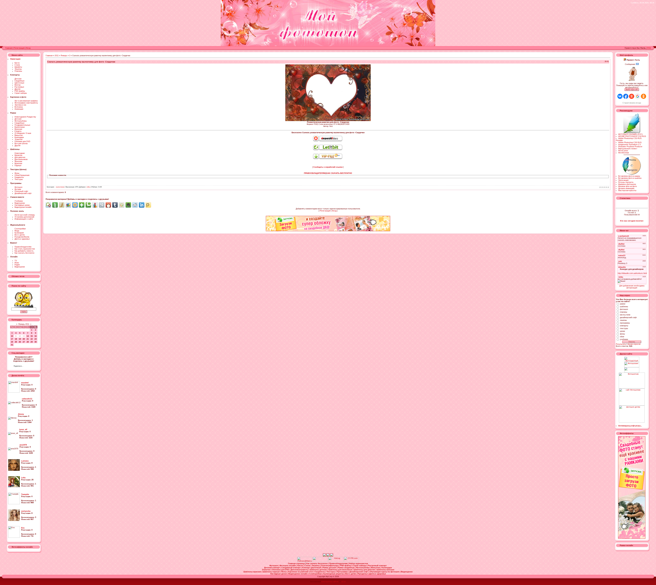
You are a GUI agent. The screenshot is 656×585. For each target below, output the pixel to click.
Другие (17, 89)
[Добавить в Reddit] (135, 205)
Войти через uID (632, 89)
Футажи (18, 189)
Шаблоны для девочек (365, 570)
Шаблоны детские (318, 570)
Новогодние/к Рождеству (25, 117)
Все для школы (21, 143)
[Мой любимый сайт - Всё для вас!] (632, 370)
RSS (649, 48)
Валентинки (20, 127)
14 (28, 336)
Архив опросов (633, 344)
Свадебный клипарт (291, 568)
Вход (28, 48)
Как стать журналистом (25, 249)
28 (28, 342)
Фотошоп (18, 187)
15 (32, 336)
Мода (17, 231)
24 (12, 342)
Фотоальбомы (21, 121)
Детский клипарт (272, 568)
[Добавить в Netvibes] (81, 205)
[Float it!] (75, 205)
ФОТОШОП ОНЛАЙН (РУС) (630, 134)
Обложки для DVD (22, 141)
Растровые (19, 87)
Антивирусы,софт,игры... (630, 426)
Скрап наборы (21, 93)
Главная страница (296, 563)
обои (622, 337)
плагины (623, 312)
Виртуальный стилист (627, 149)
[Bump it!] (95, 205)
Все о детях (20, 235)
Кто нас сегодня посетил (631, 221)
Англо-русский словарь (25, 215)
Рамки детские (330, 568)
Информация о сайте (24, 219)
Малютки (18, 155)
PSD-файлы (20, 91)
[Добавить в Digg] (101, 205)
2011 (57, 55)
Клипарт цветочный (312, 568)
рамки (622, 304)
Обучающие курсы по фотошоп (385, 572)
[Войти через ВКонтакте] (620, 96)
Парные (18, 165)
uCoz (343, 582)
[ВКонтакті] (27, 366)
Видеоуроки (20, 203)
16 (36, 336)
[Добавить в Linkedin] (141, 205)
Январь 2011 (23, 324)
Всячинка (19, 107)
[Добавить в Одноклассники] (121, 205)
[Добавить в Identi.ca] (48, 205)
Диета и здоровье (22, 239)
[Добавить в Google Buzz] (68, 205)
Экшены (18, 69)
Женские (18, 161)
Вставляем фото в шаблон (629, 178)
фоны (622, 334)
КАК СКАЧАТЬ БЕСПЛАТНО (339, 173)
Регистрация (19, 48)
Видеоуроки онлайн (23, 207)
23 (36, 339)
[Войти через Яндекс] (631, 96)
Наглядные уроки (22, 205)
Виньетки (19, 135)
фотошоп (624, 309)
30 (36, 342)
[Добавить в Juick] (61, 205)
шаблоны (624, 306)
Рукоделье (363, 574)
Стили (17, 65)
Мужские (18, 129)
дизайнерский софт (628, 317)
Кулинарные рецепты (333, 574)
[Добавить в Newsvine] (55, 205)
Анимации (19, 109)
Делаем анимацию (626, 188)
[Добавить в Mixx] (108, 205)
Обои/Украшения (22, 175)
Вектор (17, 85)
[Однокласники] (30, 366)
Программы (342, 572)
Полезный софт (21, 191)
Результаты (621, 344)
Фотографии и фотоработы (26, 103)
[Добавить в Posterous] (148, 205)
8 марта (18, 131)
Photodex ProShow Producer (630, 146)
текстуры (624, 328)
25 (16, 342)
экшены (623, 320)
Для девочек (20, 157)
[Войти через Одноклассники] (643, 96)
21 (28, 339)
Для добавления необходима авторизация (631, 287)
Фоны (17, 173)
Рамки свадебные (346, 568)
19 (20, 339)
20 (24, 339)
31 (12, 345)
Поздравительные (22, 125)
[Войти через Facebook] (625, 96)
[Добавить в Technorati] (88, 205)
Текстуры (19, 179)
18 (16, 339)
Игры (17, 263)
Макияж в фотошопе (627, 184)
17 (12, 339)
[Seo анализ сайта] (351, 561)
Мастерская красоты (627, 190)
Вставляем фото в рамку (629, 176)
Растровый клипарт (377, 566)
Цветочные (19, 83)
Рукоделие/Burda (22, 237)
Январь (64, 55)
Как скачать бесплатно (24, 253)
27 (24, 342)
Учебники (19, 201)
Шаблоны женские (385, 570)
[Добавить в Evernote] (128, 205)
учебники (624, 339)
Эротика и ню (20, 105)
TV (16, 261)
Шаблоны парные (271, 572)
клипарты (624, 326)
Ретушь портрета (625, 182)
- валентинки (59, 187)
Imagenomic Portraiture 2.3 (629, 144)
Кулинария (19, 233)
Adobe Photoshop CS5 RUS (629, 142)
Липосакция (623, 180)
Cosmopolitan (20, 229)
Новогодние (20, 153)
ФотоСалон (623, 151)
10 (12, 336)
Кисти (17, 63)
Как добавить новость (24, 251)
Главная (8, 48)
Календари (19, 137)
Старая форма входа (632, 103)
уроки (622, 331)
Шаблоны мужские (252, 572)
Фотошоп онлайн (288, 566)
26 (20, 342)
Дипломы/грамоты (300, 570)
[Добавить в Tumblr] (115, 205)
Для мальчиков (21, 159)
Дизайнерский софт (23, 193)
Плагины (18, 71)
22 (32, 339)
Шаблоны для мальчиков (340, 570)
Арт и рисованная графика (26, 101)
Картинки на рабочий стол (301, 572)
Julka (88, 187)
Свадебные (19, 81)
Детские (18, 79)
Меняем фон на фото (627, 186)
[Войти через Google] (637, 96)
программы (625, 323)
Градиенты (19, 177)
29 (32, 342)
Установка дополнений (24, 217)
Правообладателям (23, 247)
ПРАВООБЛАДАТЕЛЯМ (314, 173)
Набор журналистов (358, 563)
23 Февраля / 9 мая (23, 133)
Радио (17, 265)
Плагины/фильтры (330, 566)
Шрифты (18, 67)
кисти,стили (625, 315)
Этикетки (18, 139)
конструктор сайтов (329, 582)
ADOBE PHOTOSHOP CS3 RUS (632, 136)
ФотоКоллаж (623, 153)
